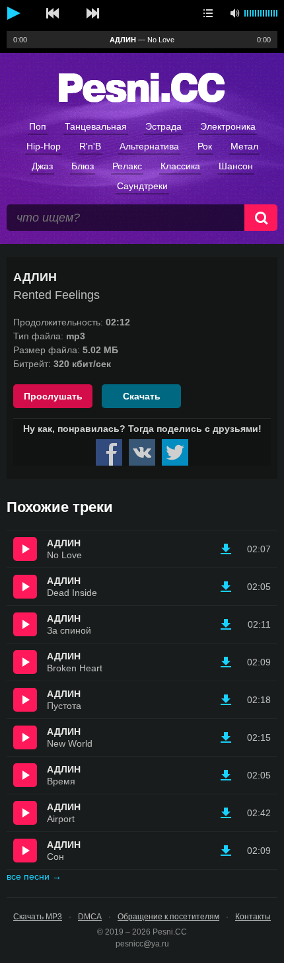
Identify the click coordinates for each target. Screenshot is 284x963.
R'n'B (90, 146)
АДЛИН (64, 543)
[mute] (234, 13)
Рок (204, 146)
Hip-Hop (43, 146)
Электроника (228, 126)
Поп (37, 126)
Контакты (253, 916)
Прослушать (53, 396)
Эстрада (163, 126)
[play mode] (208, 13)
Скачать (141, 396)
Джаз (42, 166)
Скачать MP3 (37, 916)
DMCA (90, 916)
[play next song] (92, 13)
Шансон (236, 166)
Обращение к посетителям (168, 916)
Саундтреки (142, 186)
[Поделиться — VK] (142, 452)
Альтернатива (149, 146)
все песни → (34, 876)
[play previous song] (53, 13)
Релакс (127, 166)
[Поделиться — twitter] (175, 452)
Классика (180, 166)
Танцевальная (96, 126)
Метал (244, 146)
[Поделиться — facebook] (109, 452)
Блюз (82, 166)
